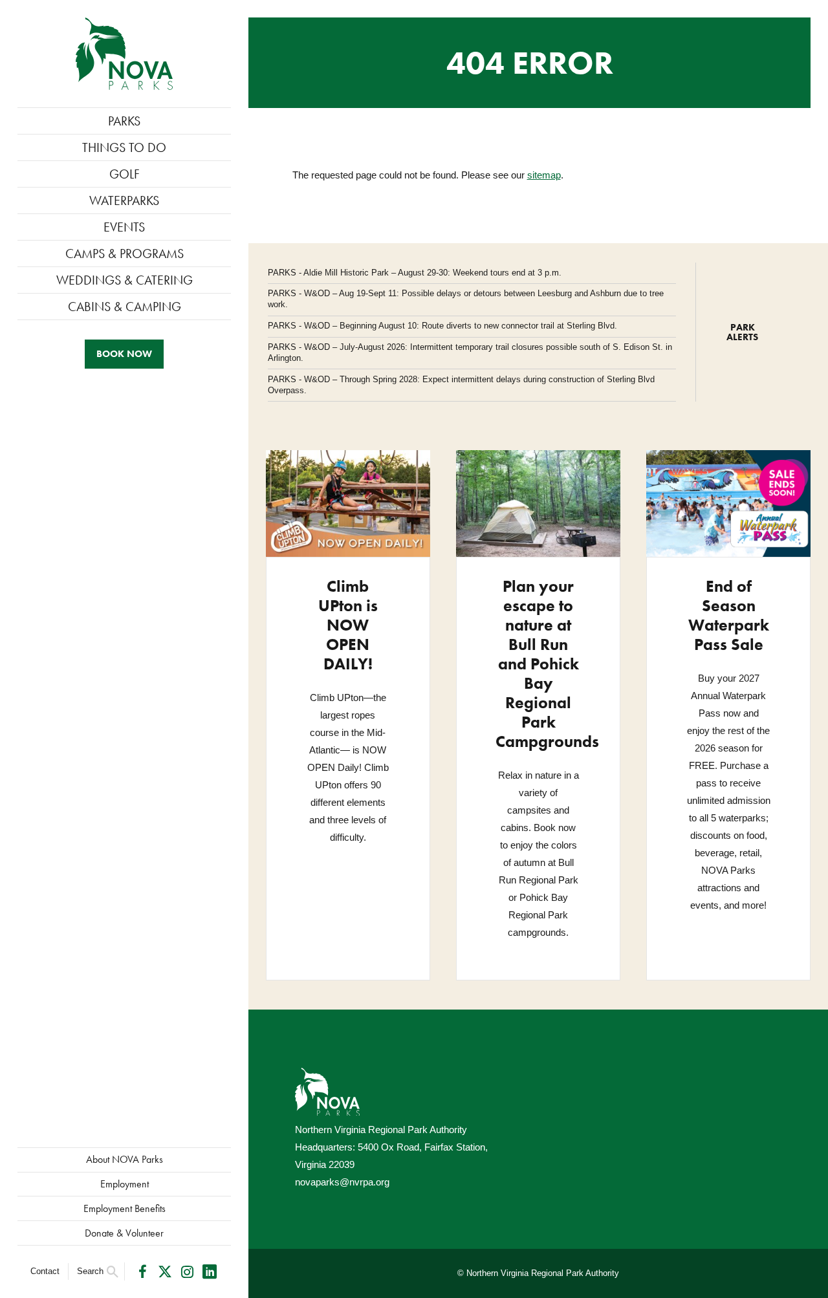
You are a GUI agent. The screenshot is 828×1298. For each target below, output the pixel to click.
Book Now (124, 353)
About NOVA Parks (124, 1159)
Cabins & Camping (124, 306)
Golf (124, 174)
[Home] (124, 53)
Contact (45, 1271)
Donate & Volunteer (124, 1233)
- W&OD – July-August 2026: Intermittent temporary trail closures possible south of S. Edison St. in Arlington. (470, 352)
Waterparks (124, 200)
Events (124, 227)
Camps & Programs (124, 253)
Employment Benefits (124, 1208)
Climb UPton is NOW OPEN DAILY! (348, 625)
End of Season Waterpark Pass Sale (728, 615)
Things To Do (124, 147)
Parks (124, 121)
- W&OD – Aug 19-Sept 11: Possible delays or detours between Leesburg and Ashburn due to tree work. (466, 298)
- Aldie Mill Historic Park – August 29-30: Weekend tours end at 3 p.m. (414, 272)
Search (90, 1271)
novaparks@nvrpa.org (342, 1181)
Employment (124, 1184)
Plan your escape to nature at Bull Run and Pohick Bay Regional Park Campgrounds (547, 664)
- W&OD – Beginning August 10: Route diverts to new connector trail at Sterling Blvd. (442, 325)
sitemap (544, 174)
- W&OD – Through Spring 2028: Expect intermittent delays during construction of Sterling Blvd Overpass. (461, 384)
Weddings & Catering (124, 280)
